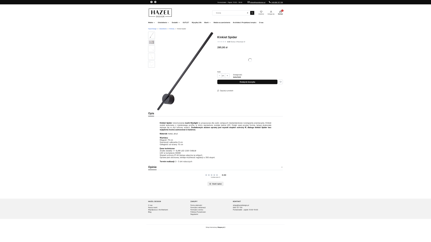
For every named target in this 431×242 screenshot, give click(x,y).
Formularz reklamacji (198, 207)
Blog (149, 212)
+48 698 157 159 (277, 2)
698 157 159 (237, 207)
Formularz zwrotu (196, 210)
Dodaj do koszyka (247, 82)
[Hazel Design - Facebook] (151, 2)
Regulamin (194, 214)
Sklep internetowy (215, 227)
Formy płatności (196, 205)
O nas (150, 205)
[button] (252, 13)
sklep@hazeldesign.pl (257, 2)
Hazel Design (152, 29)
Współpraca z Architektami (158, 210)
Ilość (219, 72)
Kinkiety (172, 29)
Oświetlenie (163, 29)
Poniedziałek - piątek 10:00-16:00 (245, 210)
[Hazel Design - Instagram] (155, 2)
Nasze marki (152, 207)
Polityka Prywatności (198, 212)
